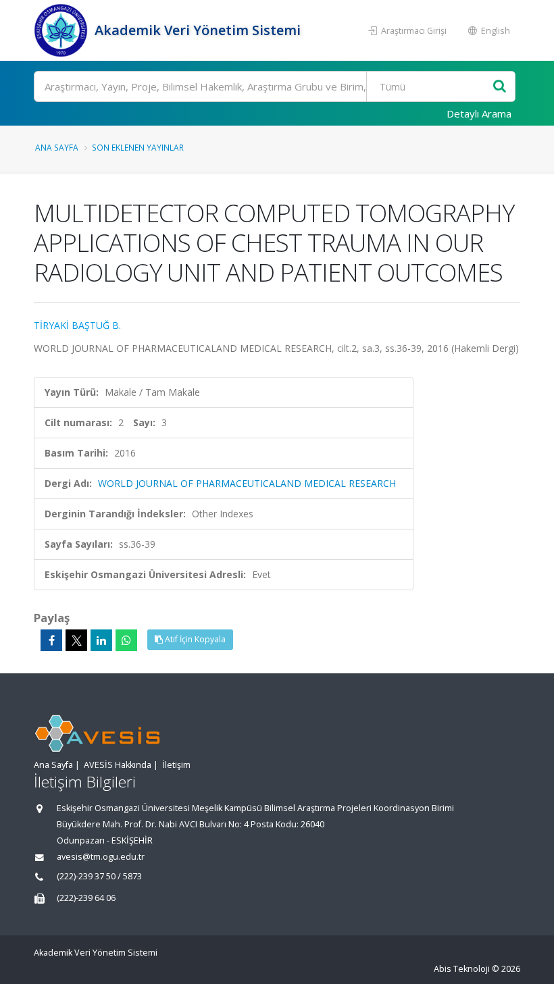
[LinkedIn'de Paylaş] (101, 640)
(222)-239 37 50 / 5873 (99, 876)
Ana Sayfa (56, 147)
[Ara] (499, 87)
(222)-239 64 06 (86, 898)
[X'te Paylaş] (76, 640)
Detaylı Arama (479, 113)
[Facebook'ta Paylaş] (51, 640)
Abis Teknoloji (462, 969)
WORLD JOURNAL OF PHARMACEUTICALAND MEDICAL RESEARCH (247, 483)
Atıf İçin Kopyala (194, 639)
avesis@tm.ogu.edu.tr (101, 856)
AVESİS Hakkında (117, 765)
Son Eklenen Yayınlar (138, 147)
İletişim (176, 765)
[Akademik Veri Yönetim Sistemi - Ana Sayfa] (62, 30)
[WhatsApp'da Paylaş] (126, 640)
